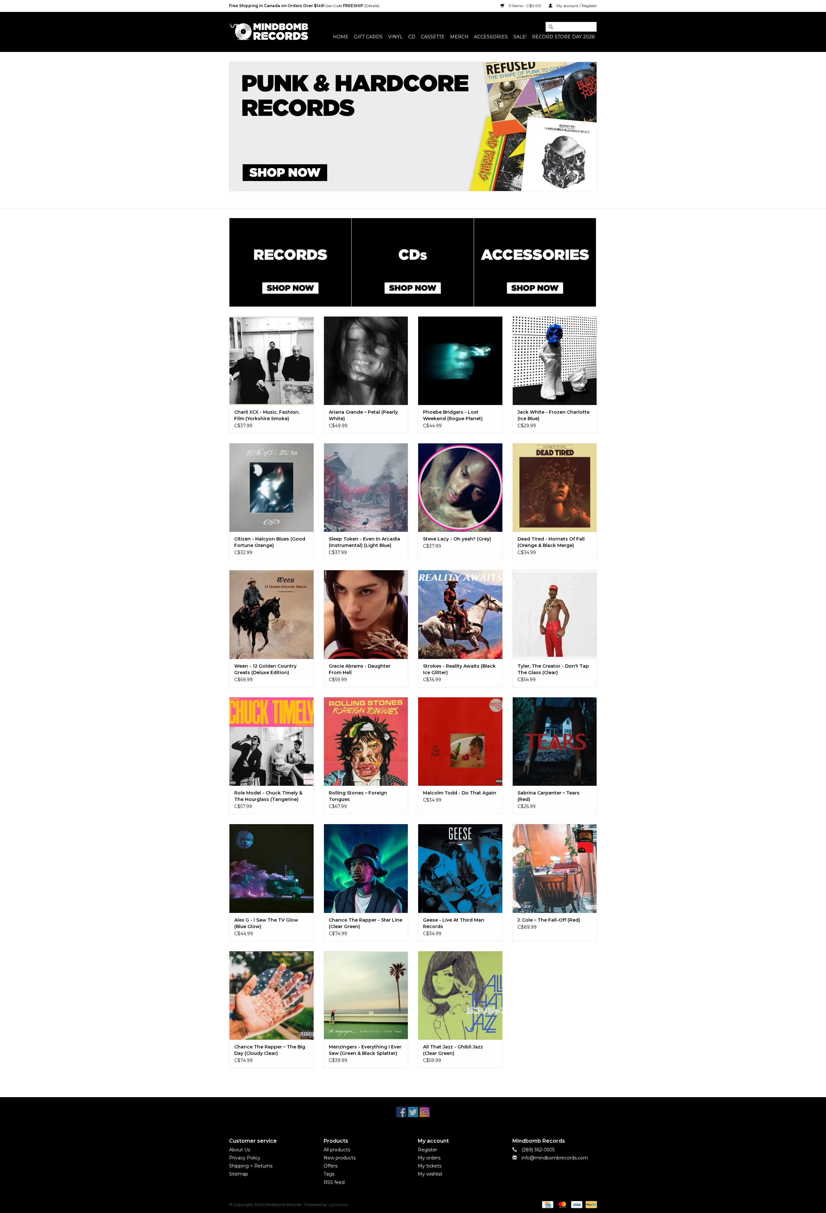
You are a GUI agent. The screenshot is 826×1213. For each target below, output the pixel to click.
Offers (330, 1166)
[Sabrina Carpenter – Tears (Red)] (554, 741)
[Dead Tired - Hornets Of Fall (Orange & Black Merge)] (554, 487)
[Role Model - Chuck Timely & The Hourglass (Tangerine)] (271, 741)
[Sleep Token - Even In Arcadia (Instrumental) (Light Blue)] (366, 487)
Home (340, 37)
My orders (429, 1158)
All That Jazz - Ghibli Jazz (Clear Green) (453, 1050)
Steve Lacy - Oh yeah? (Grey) (457, 539)
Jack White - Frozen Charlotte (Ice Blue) (553, 415)
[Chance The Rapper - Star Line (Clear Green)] (366, 868)
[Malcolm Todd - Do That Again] (460, 741)
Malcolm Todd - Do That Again (459, 793)
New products (340, 1158)
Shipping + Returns (250, 1166)
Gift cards (368, 37)
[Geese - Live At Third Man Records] (460, 868)
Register (427, 1150)
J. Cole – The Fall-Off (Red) (549, 920)
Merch (459, 37)
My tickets (429, 1166)
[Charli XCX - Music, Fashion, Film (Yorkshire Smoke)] (271, 360)
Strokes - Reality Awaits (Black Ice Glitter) (459, 669)
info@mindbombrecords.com (554, 1158)
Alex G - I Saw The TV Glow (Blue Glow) (266, 923)
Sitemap (238, 1174)
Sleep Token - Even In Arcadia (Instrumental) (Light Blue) (364, 542)
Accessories (491, 37)
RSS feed (334, 1182)
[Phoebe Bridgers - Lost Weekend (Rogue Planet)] (460, 360)
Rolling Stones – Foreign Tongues (358, 796)
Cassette (433, 37)
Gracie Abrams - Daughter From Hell (359, 669)
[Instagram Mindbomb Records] (424, 1112)
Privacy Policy (244, 1158)
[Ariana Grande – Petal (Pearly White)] (366, 360)
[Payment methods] (547, 1204)
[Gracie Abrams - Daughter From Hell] (366, 614)
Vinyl (395, 37)
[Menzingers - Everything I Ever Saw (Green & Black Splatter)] (366, 995)
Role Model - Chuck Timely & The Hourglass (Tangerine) (268, 796)
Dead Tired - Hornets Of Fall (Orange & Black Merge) (551, 542)
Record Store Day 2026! (563, 37)
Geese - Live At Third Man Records (453, 923)
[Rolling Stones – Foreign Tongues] (366, 741)
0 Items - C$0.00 (525, 5)
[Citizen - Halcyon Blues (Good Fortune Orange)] (271, 487)
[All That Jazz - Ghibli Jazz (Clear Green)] (460, 995)
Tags (329, 1174)
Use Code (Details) (304, 5)
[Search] (548, 27)
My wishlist (430, 1174)
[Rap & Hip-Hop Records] (413, 126)
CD (411, 37)
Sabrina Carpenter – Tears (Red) (548, 796)
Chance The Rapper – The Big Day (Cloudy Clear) (269, 1050)
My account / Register (576, 5)
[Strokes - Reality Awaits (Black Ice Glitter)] (460, 614)
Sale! (520, 37)
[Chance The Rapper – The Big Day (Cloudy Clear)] (271, 995)
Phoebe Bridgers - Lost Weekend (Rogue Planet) (453, 415)
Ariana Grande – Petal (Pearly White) (363, 415)
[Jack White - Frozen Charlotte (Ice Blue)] (554, 360)
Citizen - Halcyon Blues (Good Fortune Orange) (269, 542)
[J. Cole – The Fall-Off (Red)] (554, 868)
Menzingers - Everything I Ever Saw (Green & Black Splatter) (365, 1050)
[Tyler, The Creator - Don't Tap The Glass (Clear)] (554, 614)
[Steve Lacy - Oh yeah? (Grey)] (460, 487)
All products (337, 1150)
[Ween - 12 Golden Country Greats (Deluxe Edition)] (271, 614)
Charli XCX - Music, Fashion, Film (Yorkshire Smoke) (266, 415)
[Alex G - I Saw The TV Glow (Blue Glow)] (271, 868)
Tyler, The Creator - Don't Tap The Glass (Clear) (553, 669)
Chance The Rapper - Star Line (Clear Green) (365, 923)
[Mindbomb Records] (268, 32)
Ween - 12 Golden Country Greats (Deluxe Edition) (265, 669)
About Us (239, 1150)
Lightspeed (338, 1204)
